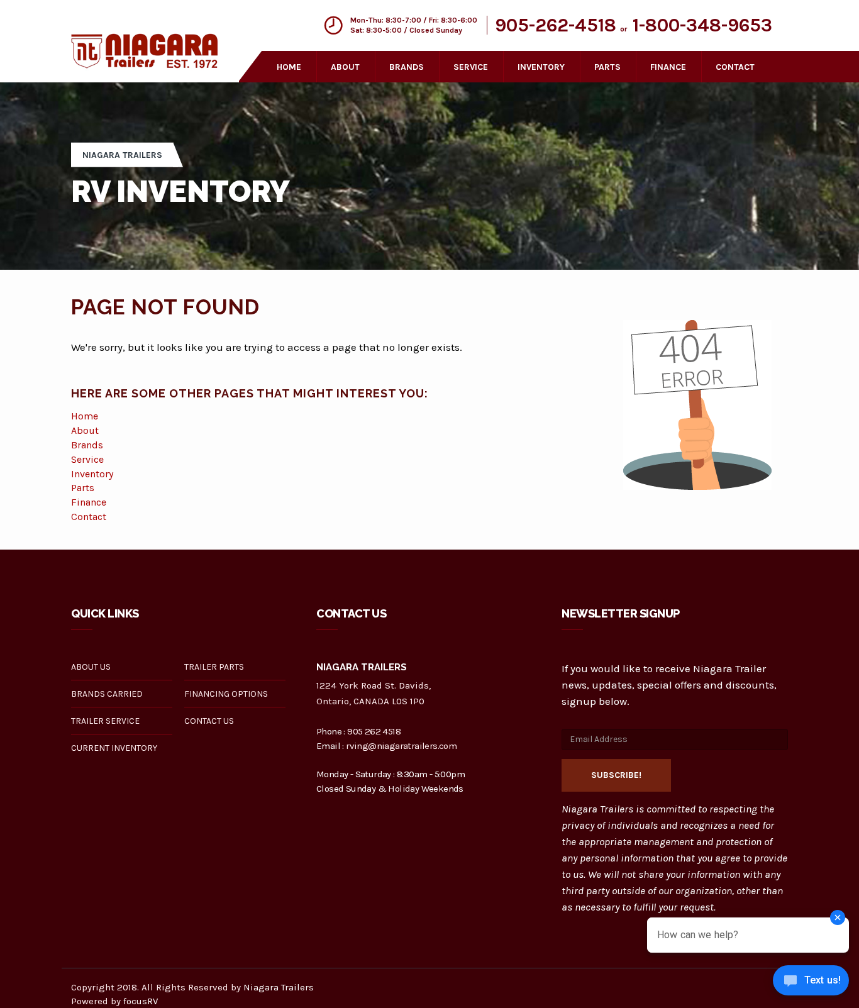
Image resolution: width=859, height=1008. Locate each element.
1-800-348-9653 (702, 25)
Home (289, 67)
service (470, 67)
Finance (88, 502)
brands (406, 67)
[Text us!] (811, 983)
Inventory (92, 474)
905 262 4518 (374, 731)
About (85, 430)
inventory (541, 67)
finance (668, 67)
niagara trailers (122, 155)
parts (607, 67)
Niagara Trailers (278, 987)
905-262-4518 (555, 25)
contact (735, 67)
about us (91, 667)
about (345, 67)
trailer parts (214, 667)
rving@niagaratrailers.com (401, 745)
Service (87, 459)
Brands (87, 445)
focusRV (140, 1001)
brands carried (107, 694)
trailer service (105, 721)
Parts (82, 488)
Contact (88, 517)
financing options (226, 694)
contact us (209, 721)
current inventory (114, 748)
